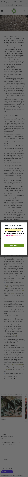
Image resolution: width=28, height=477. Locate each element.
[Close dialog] (25, 224)
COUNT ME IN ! (14, 245)
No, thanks (14, 252)
